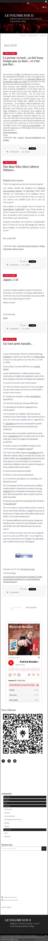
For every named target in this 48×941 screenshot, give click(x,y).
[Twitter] (9, 761)
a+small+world (9, 577)
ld (39, 396)
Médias (27, 152)
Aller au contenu (6, 2)
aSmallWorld (10, 423)
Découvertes (8, 809)
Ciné (6, 833)
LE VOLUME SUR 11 (19, 15)
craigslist (21, 449)
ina (44, 137)
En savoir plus (13, 939)
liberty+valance (32, 246)
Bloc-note (7, 797)
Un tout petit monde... (17, 343)
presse (21, 137)
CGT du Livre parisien (32, 125)
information (7, 249)
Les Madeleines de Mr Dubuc (13, 819)
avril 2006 (23, 35)
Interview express (10, 816)
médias (6, 140)
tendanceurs (20, 579)
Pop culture (7, 830)
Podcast (7, 826)
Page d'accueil (33, 35)
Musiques (7, 806)
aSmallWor (35, 396)
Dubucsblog (40, 357)
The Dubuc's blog (27, 569)
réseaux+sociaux (10, 581)
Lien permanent (14, 152)
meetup (29, 449)
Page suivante (31, 608)
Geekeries (7, 836)
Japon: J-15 (10, 279)
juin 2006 (43, 35)
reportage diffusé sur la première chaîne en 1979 (24, 80)
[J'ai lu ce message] (46, 936)
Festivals (7, 813)
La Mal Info (19, 209)
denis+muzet (18, 249)
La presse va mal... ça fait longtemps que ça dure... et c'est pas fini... (23, 61)
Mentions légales (6, 907)
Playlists (7, 823)
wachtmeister (8, 579)
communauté (20, 577)
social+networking (32, 579)
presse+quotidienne (33, 137)
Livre (5, 803)
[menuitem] (23, 35)
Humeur (6, 800)
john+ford (21, 246)
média (39, 577)
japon (5, 318)
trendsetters (31, 577)
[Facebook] (3, 761)
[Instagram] (14, 761)
